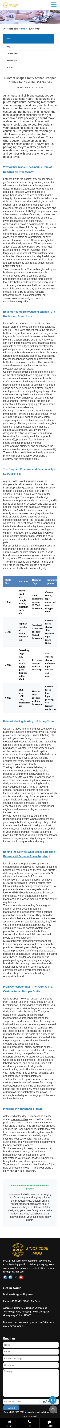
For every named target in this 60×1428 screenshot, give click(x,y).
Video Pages (12, 60)
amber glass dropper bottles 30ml (23, 673)
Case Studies (12, 54)
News (30, 29)
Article (37, 29)
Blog (9, 47)
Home (22, 29)
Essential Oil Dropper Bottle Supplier (25, 856)
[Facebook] (5, 1277)
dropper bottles (12, 144)
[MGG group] (16, 5)
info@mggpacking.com (21, 1294)
